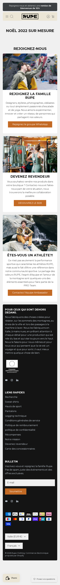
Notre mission (12, 439)
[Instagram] (12, 380)
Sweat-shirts (12, 401)
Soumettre (15, 491)
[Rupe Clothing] (30, 16)
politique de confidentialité (20, 430)
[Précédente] (7, 7)
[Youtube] (6, 380)
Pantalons (10, 411)
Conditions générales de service (22, 420)
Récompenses (13, 434)
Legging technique (16, 416)
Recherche (11, 397)
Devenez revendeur (16, 444)
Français (11, 545)
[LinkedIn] (17, 380)
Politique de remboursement (21, 425)
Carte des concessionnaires (20, 448)
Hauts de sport (13, 406)
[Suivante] (53, 7)
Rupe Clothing (18, 553)
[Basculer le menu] (7, 16)
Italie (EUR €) (14, 536)
